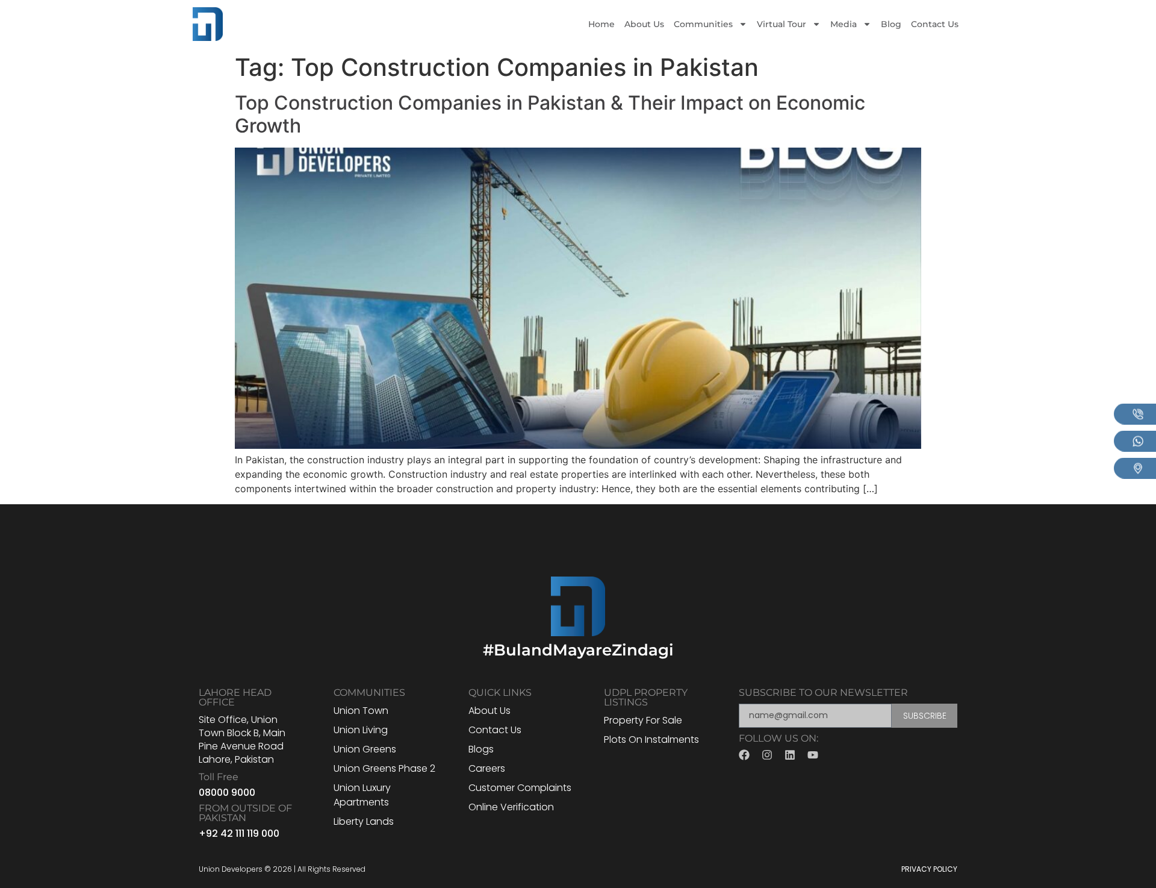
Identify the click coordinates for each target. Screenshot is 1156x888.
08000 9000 (227, 792)
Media (843, 24)
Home (601, 24)
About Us (644, 24)
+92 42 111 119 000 (239, 833)
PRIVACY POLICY (929, 869)
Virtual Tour (781, 24)
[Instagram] (767, 754)
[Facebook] (744, 754)
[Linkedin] (790, 754)
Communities (703, 24)
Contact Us (935, 24)
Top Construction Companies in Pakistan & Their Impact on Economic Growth (550, 114)
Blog (891, 24)
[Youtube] (812, 754)
